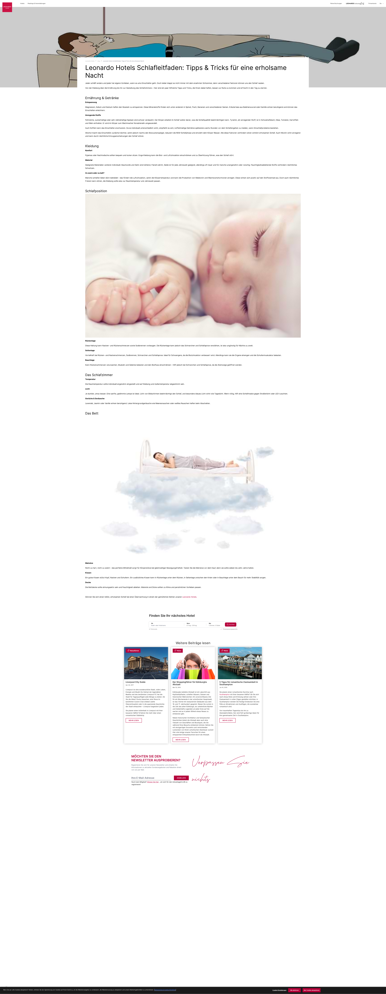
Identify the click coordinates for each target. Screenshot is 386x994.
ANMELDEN (181, 778)
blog (99, 61)
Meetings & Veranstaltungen (37, 3)
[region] (193, 990)
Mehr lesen (134, 720)
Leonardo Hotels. (189, 597)
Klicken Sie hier (153, 782)
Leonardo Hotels (89, 61)
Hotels (22, 3)
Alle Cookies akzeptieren (311, 990)
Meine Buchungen (336, 3)
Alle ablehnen (294, 990)
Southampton (224, 694)
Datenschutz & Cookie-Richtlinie (165, 990)
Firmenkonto (372, 3)
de (381, 3)
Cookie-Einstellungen (279, 990)
